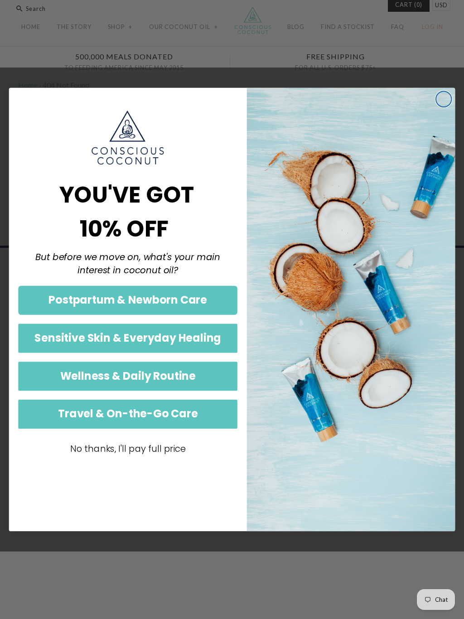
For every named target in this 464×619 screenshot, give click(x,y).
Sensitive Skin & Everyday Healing (127, 338)
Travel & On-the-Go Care (128, 413)
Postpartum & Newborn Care (127, 300)
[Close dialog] (443, 99)
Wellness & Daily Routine (128, 375)
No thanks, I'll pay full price (128, 448)
